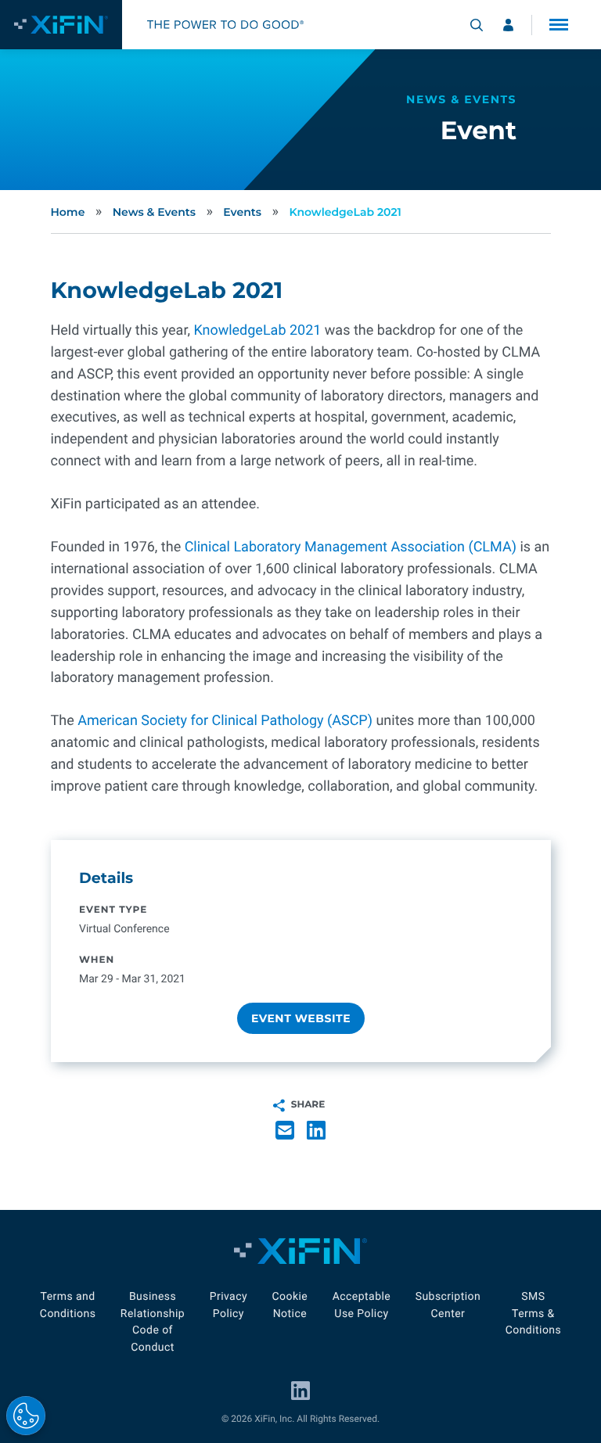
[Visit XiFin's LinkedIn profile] (300, 1390)
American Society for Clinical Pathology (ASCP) (224, 721)
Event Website (300, 1018)
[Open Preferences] (25, 1415)
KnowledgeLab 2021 (345, 212)
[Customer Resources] (508, 25)
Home (68, 212)
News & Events (154, 212)
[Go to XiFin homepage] (61, 24)
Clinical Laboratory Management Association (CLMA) (350, 547)
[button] (558, 25)
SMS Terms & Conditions (534, 1313)
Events (242, 212)
